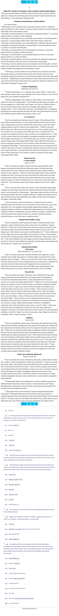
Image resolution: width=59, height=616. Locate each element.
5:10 (6, 440)
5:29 (6, 539)
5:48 (6, 603)
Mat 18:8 (11, 558)
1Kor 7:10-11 (12, 568)
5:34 (6, 578)
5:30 (7, 544)
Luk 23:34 (17, 598)
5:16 (6, 484)
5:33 (6, 568)
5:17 (6, 489)
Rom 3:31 (11, 489)
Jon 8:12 (11, 474)
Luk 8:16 (16, 479)
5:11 (6, 445)
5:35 (6, 583)
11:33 (20, 479)
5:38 (6, 588)
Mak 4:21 (11, 479)
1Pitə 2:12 (17, 484)
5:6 (6, 435)
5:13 (7, 455)
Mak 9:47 (16, 539)
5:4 (6, 416)
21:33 (16, 494)
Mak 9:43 (16, 558)
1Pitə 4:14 (11, 445)
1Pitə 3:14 (11, 440)
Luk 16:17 (11, 494)
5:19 (6, 499)
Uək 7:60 (23, 598)
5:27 (6, 534)
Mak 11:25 (11, 529)
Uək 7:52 (18, 450)
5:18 (6, 494)
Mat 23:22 (16, 578)
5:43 (6, 593)
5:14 (6, 474)
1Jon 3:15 (11, 524)
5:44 (6, 598)
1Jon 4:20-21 (18, 529)
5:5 (6, 430)
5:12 (6, 450)
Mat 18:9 (11, 539)
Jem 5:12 (22, 578)
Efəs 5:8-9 (11, 484)
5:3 (6, 411)
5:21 (6, 504)
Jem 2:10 (11, 499)
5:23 (6, 529)
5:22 (7, 509)
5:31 (6, 563)
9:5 (14, 474)
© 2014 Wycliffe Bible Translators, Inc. (29, 608)
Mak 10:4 (17, 563)
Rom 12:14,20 (29, 598)
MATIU (24, 2)
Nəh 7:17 (16, 425)
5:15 (6, 479)
